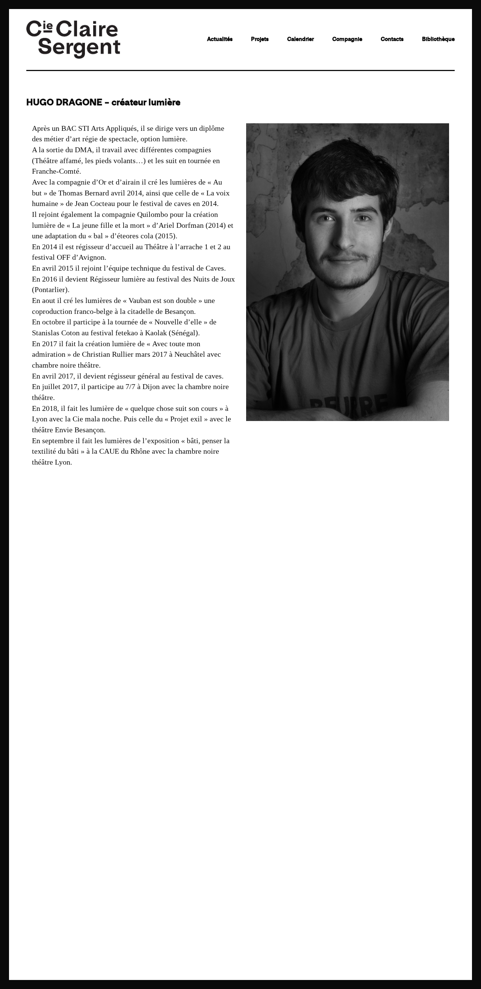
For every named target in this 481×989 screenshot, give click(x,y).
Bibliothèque (438, 39)
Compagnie (347, 39)
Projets (260, 39)
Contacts (392, 39)
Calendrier (300, 39)
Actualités (220, 39)
